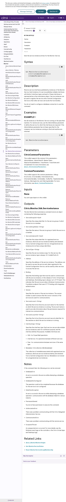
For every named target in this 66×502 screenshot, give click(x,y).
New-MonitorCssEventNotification (13, 160)
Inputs (26, 52)
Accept (41, 11)
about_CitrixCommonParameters (35, 167)
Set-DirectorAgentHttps (12, 215)
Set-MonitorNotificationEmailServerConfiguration (13, 234)
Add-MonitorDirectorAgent (13, 72)
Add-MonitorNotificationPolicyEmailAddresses (13, 82)
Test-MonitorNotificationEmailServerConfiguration (13, 258)
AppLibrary (7, 42)
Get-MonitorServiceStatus (13, 153)
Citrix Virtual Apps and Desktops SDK (34, 21)
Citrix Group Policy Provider (11, 22)
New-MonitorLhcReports (12, 164)
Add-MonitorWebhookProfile (12, 92)
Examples (6, 34)
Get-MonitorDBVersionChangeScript (13, 109)
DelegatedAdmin (8, 54)
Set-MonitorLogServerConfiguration (13, 228)
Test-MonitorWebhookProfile (12, 262)
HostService (7, 59)
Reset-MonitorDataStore (12, 203)
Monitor (6, 63)
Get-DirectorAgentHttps (12, 95)
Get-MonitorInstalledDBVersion (13, 119)
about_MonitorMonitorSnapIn (13, 66)
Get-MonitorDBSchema (12, 105)
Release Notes (8, 26)
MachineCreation (8, 61)
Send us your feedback (29, 461)
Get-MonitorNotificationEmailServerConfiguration (13, 130)
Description (27, 42)
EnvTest (6, 56)
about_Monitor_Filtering (12, 70)
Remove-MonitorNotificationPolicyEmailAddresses (13, 185)
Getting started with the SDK (12, 24)
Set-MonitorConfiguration (13, 217)
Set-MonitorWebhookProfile (13, 251)
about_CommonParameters (44, 183)
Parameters (27, 48)
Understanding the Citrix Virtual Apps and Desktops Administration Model (11, 30)
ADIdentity (7, 37)
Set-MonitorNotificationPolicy (13, 238)
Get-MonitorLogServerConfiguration (13, 124)
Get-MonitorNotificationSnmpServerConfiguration (13, 139)
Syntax (26, 39)
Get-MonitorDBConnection (13, 103)
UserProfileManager (9, 273)
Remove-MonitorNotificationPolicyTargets (13, 191)
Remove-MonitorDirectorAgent (12, 171)
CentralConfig (8, 49)
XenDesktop (7, 278)
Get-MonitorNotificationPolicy (13, 134)
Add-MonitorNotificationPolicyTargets (13, 87)
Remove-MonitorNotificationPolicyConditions (13, 180)
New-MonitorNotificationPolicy (13, 167)
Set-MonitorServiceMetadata (12, 248)
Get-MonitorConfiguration (13, 98)
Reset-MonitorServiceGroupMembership (13, 211)
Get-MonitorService (11, 143)
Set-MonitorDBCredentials (13, 222)
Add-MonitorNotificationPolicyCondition (13, 76)
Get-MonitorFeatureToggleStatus (13, 114)
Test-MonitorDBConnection (13, 254)
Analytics (6, 39)
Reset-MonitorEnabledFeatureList (13, 206)
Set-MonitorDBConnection (13, 219)
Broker (6, 46)
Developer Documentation (15, 18)
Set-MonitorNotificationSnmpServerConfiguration (13, 243)
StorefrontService (9, 268)
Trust (5, 271)
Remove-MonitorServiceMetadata (12, 195)
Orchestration (8, 266)
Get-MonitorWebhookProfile (13, 156)
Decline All (53, 11)
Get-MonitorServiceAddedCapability (13, 147)
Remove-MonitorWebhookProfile (12, 199)
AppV (5, 44)
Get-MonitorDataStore (12, 100)
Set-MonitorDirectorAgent (13, 224)
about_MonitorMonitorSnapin (35, 443)
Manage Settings (26, 11)
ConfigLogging (8, 51)
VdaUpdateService (9, 275)
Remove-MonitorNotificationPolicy (13, 175)
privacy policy (46, 3)
